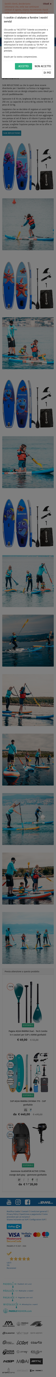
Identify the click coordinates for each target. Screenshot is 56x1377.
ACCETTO (23, 66)
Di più (47, 73)
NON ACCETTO (43, 66)
